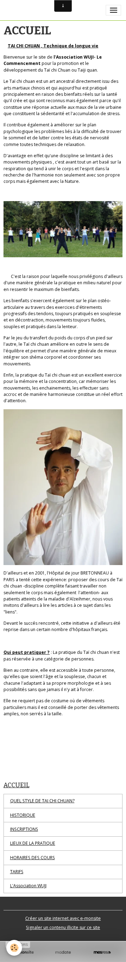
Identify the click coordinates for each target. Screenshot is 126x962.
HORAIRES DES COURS (32, 858)
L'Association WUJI (28, 886)
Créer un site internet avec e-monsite (63, 918)
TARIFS (16, 872)
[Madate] (63, 952)
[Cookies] (14, 948)
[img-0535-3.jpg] (63, 229)
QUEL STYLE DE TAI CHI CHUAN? (42, 801)
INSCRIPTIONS (24, 829)
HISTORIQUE (22, 815)
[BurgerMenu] (113, 10)
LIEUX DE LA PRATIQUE (32, 843)
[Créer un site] (24, 952)
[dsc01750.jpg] (63, 487)
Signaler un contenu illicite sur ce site (63, 927)
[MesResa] (102, 952)
